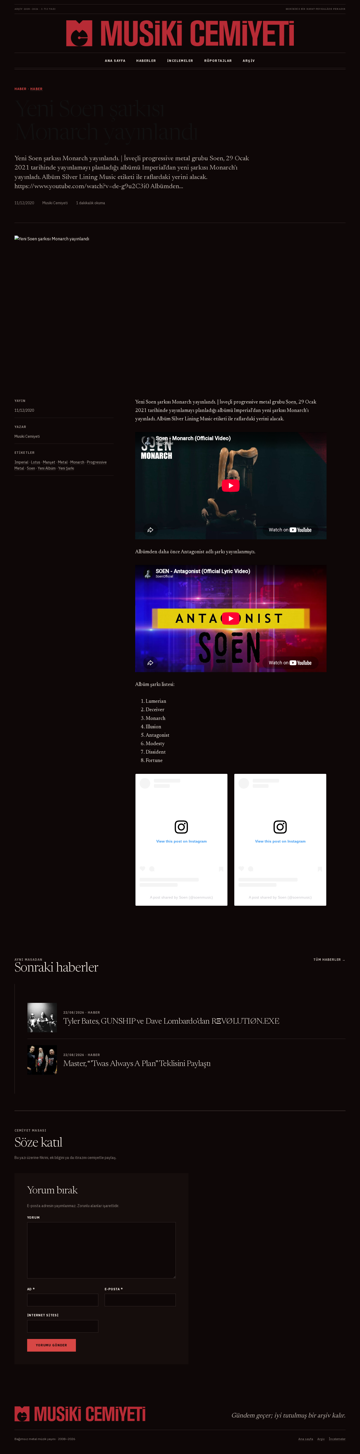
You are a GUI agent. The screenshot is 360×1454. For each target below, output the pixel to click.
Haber (36, 89)
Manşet (49, 462)
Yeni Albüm (47, 468)
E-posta (114, 1289)
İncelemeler (180, 61)
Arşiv (249, 61)
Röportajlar (218, 61)
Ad (31, 1289)
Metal (63, 462)
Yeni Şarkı (66, 468)
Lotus (35, 462)
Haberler (146, 61)
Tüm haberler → (329, 960)
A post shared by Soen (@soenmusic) (181, 897)
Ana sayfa (115, 61)
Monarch (77, 462)
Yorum (33, 1217)
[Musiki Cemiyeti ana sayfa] (180, 33)
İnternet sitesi (43, 1315)
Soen (31, 468)
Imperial (21, 462)
